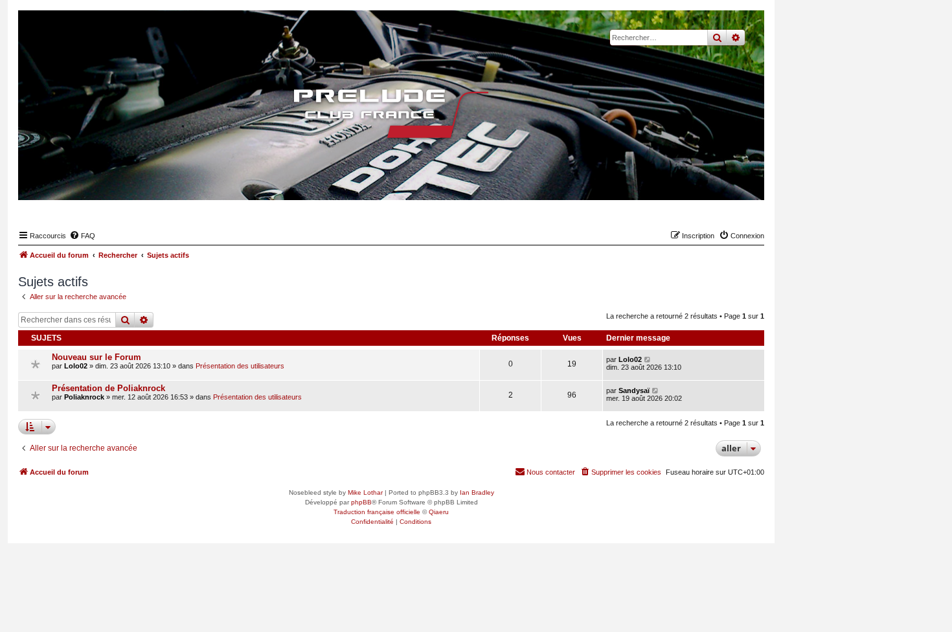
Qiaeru (439, 511)
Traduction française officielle (377, 511)
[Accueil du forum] (391, 113)
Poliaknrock (84, 397)
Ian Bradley (477, 492)
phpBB (361, 502)
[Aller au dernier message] (648, 359)
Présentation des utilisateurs (240, 366)
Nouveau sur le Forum (96, 357)
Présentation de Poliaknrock (108, 388)
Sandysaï (634, 390)
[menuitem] (82, 235)
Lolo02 (75, 366)
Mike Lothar (365, 492)
